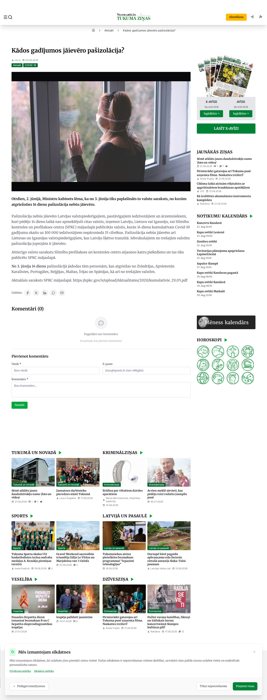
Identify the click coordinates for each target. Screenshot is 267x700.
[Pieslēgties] (252, 17)
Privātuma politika (20, 671)
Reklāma (205, 203)
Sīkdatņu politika (44, 671)
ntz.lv (18, 60)
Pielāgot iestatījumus (31, 686)
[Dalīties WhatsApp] (53, 292)
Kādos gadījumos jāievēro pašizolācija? (149, 30)
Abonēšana (236, 17)
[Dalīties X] (36, 292)
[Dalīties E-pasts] (61, 292)
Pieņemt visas (245, 686)
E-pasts (108, 364)
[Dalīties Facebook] (27, 292)
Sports (16, 548)
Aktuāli (109, 30)
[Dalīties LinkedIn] (44, 292)
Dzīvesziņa (110, 611)
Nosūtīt (19, 405)
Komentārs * (20, 379)
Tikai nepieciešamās (213, 686)
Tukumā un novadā (23, 484)
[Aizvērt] (254, 652)
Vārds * (16, 364)
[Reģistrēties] (261, 17)
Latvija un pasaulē (114, 548)
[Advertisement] (101, 430)
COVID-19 (30, 65)
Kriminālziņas (111, 484)
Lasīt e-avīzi (226, 128)
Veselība (18, 611)
